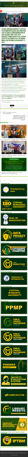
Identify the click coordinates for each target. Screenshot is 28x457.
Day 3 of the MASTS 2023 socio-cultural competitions (10, 112)
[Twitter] (13, 455)
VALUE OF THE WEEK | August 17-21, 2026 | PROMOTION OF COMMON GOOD (11, 173)
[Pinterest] (14, 455)
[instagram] (17, 455)
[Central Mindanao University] (14, 4)
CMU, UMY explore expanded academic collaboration (13, 11)
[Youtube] (15, 455)
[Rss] (10, 455)
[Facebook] (11, 455)
